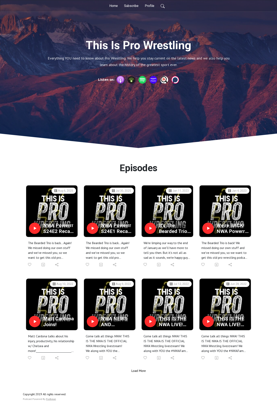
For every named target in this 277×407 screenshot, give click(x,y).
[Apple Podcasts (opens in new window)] (120, 80)
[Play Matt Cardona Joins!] (34, 321)
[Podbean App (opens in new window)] (131, 80)
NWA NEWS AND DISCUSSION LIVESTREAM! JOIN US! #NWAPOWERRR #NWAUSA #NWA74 (117, 322)
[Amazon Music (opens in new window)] (153, 80)
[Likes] (30, 264)
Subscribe (131, 6)
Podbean (51, 399)
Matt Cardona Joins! (58, 321)
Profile (149, 6)
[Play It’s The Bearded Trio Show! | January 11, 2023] (150, 228)
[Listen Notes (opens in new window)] (164, 80)
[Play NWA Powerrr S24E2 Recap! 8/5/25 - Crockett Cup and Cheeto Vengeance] (34, 228)
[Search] (162, 6)
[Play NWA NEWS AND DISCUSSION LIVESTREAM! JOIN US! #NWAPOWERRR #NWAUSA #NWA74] (92, 321)
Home (113, 6)
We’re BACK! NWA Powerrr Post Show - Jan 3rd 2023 (232, 228)
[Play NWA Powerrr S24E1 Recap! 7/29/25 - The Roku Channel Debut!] (92, 228)
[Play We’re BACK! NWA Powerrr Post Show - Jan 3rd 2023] (208, 228)
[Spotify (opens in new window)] (142, 80)
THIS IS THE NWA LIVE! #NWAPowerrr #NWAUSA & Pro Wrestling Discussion (175, 322)
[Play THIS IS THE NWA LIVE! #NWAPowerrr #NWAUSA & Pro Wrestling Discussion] (150, 321)
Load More (138, 371)
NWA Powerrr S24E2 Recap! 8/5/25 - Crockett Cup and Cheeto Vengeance (58, 228)
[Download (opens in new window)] (43, 265)
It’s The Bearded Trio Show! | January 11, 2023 (173, 228)
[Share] (57, 265)
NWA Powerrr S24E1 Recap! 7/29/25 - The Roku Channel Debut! (116, 228)
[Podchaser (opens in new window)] (175, 80)
